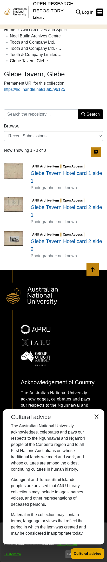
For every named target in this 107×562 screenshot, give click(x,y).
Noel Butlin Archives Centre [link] (35, 36)
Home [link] (9, 30)
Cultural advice (87, 553)
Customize (12, 554)
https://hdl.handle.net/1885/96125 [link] (34, 89)
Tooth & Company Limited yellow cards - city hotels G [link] (36, 54)
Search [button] (92, 114)
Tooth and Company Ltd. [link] (32, 42)
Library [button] (38, 17)
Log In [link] (88, 12)
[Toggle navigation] (99, 12)
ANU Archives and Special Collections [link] (47, 30)
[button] (78, 12)
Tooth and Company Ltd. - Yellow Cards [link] (36, 48)
